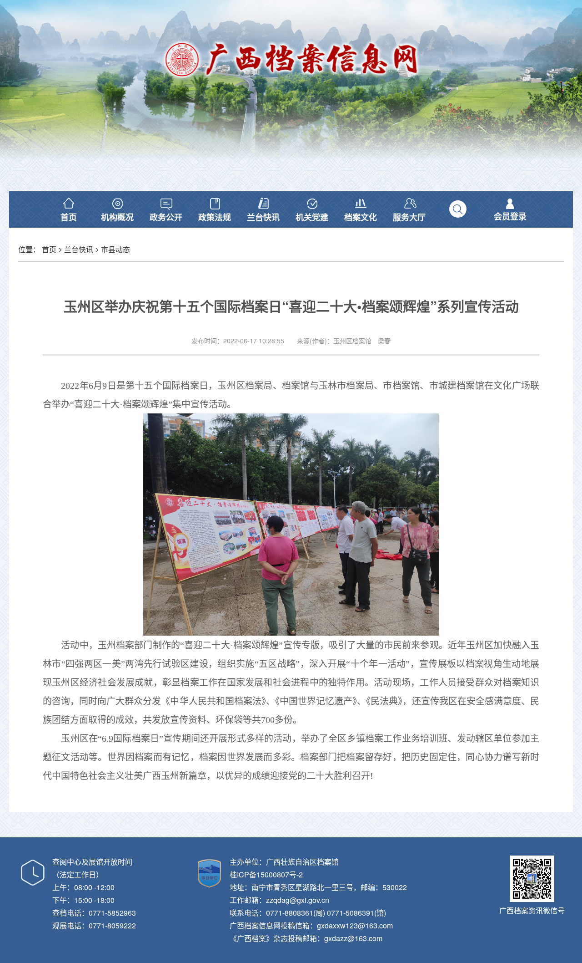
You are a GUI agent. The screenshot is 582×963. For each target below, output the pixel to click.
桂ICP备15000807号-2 (266, 874)
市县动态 (115, 249)
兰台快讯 (78, 249)
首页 (49, 249)
